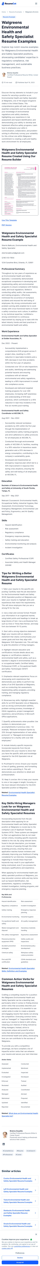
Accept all (20, 1262)
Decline (20, 1258)
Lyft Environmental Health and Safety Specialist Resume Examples (18, 1190)
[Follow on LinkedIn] (4, 1144)
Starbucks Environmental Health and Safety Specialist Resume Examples (17, 1213)
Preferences (20, 1253)
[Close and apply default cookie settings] (36, 1234)
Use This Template (9, 220)
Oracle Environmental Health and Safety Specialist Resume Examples (18, 1225)
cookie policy (6, 1248)
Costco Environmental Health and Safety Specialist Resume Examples (18, 1179)
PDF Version (7, 225)
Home (4, 12)
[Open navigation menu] (36, 3)
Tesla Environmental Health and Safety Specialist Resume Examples (18, 1201)
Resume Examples (15, 12)
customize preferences (22, 1246)
